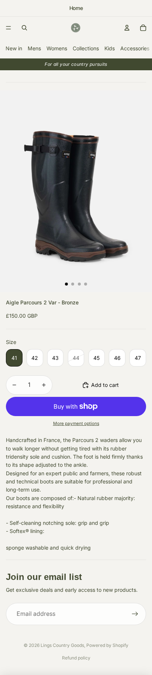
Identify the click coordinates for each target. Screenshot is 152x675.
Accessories (134, 48)
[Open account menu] (127, 28)
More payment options (76, 423)
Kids (109, 48)
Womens (56, 48)
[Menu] (8, 27)
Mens (34, 48)
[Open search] (24, 28)
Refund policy (76, 658)
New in (14, 48)
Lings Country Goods (62, 645)
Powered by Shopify (107, 645)
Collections (86, 48)
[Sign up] (135, 614)
